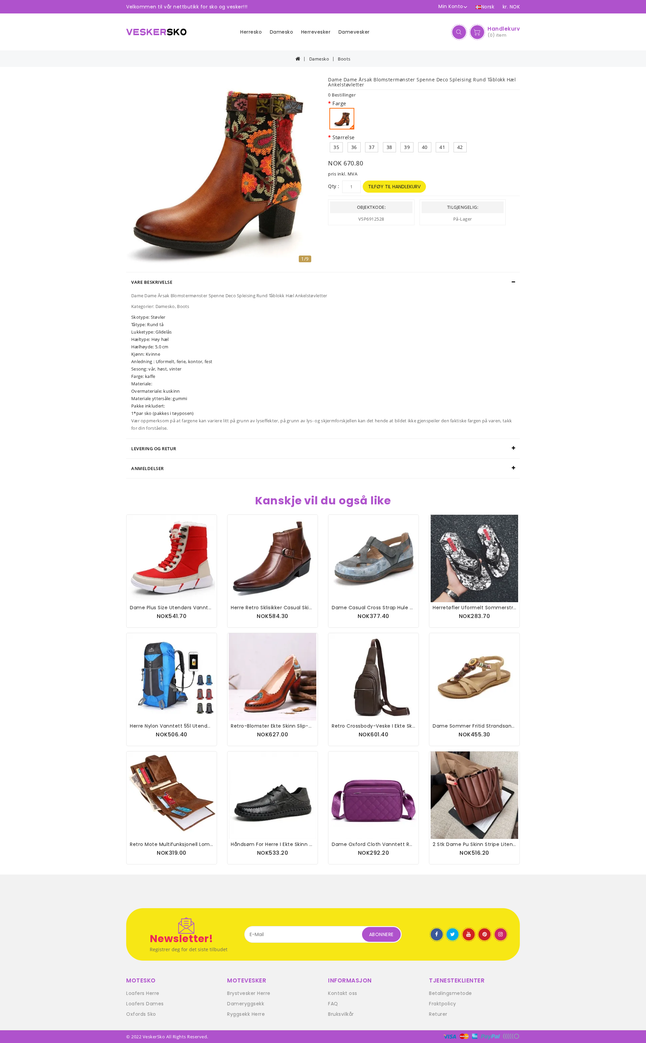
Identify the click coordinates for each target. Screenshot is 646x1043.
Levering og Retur (153, 449)
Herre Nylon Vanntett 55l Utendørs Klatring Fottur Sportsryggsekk (210, 726)
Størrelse (343, 137)
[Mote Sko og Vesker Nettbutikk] (159, 32)
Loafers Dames (145, 1003)
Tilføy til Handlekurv (394, 186)
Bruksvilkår (341, 1014)
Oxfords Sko (141, 1014)
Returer (438, 1014)
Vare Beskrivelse (151, 282)
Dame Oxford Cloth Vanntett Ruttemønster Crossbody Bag (406, 844)
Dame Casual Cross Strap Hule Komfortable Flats (393, 607)
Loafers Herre (142, 993)
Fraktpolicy (442, 1003)
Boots (344, 59)
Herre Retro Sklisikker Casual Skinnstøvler (281, 607)
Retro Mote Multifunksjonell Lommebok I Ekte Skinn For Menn (205, 844)
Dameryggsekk (245, 1003)
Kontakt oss (342, 993)
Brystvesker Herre (249, 993)
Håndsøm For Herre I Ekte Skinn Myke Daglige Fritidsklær (300, 844)
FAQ (333, 1003)
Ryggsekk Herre (246, 1014)
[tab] (323, 282)
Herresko (251, 32)
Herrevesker (316, 32)
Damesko (281, 32)
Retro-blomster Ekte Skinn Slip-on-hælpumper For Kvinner (304, 726)
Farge (339, 103)
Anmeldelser (147, 468)
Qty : (333, 186)
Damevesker (354, 32)
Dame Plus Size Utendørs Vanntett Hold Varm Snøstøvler (200, 607)
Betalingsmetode (450, 993)
